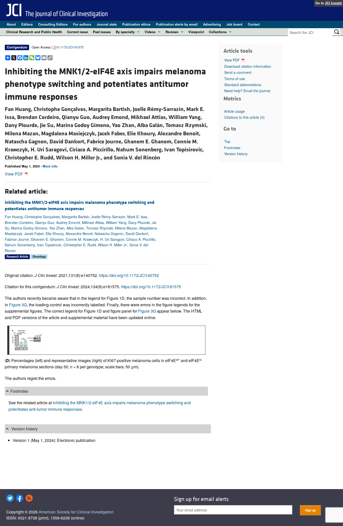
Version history (236, 153)
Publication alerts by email (177, 24)
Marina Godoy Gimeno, (84, 125)
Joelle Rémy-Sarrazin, (159, 109)
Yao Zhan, (124, 125)
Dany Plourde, (22, 125)
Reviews (171, 31)
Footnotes (232, 147)
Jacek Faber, (112, 133)
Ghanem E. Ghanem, (149, 141)
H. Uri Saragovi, (50, 149)
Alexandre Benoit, (178, 133)
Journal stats (107, 24)
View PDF (14, 174)
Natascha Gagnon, (27, 141)
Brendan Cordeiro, (39, 117)
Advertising (212, 24)
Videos (150, 31)
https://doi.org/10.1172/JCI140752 (129, 275)
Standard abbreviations (242, 84)
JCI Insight (333, 3)
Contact (254, 24)
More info (50, 166)
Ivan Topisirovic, (184, 149)
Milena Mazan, (23, 133)
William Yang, (185, 117)
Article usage (234, 111)
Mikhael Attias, (149, 117)
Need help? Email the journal (247, 90)
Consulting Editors (53, 24)
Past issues (102, 31)
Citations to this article (244, 117)
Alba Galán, (151, 125)
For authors (82, 24)
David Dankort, (68, 141)
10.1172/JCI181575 (70, 47)
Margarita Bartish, (110, 109)
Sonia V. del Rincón (137, 157)
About (11, 24)
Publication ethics (136, 24)
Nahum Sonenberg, (140, 149)
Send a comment (237, 72)
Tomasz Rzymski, (186, 125)
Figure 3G (18, 305)
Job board (234, 24)
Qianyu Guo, (77, 117)
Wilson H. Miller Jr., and (85, 157)
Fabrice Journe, (105, 141)
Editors (27, 24)
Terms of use (234, 78)
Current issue (77, 31)
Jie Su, (48, 125)
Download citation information (247, 66)
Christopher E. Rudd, (30, 157)
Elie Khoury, (142, 133)
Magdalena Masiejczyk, (69, 133)
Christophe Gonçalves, (61, 109)
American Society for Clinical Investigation (76, 512)
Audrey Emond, (111, 117)
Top (227, 141)
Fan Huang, (19, 109)
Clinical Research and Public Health (34, 31)
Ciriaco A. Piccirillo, (92, 149)
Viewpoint (196, 31)
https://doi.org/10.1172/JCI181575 (151, 286)
